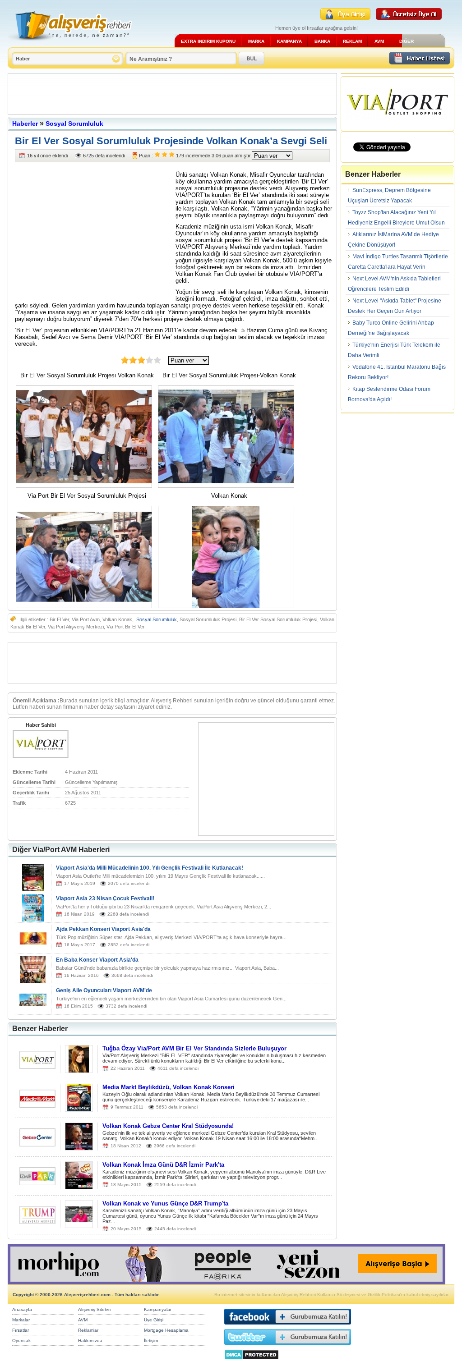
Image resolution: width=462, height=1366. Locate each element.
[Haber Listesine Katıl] (419, 62)
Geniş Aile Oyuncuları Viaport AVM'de (104, 990)
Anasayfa (22, 1309)
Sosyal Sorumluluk (74, 123)
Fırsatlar (20, 1330)
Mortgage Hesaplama (166, 1330)
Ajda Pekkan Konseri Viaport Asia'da (103, 929)
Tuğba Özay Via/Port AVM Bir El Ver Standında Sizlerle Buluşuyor (194, 1048)
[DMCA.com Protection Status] (251, 1362)
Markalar (21, 1319)
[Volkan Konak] (228, 606)
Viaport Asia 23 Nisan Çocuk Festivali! (105, 898)
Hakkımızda (90, 1340)
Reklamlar (88, 1330)
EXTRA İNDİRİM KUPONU (208, 41)
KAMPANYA (289, 41)
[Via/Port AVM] (41, 756)
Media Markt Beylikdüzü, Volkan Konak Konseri (168, 1087)
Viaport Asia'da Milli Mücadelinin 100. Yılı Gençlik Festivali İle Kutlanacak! (149, 868)
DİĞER (406, 41)
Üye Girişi (153, 1319)
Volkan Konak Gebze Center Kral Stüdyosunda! (168, 1126)
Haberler (25, 123)
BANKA (322, 41)
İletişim (151, 1340)
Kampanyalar (157, 1309)
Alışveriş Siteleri (94, 1309)
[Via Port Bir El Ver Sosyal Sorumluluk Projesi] (86, 606)
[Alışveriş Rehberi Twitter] (287, 1347)
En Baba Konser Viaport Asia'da (97, 960)
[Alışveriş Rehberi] (70, 44)
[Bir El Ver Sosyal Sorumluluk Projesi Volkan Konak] (86, 485)
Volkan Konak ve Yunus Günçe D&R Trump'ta (165, 1203)
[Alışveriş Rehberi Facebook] (287, 1326)
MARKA (256, 41)
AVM (379, 41)
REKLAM (352, 41)
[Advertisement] (172, 93)
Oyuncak (21, 1340)
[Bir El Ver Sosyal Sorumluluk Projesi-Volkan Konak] (228, 485)
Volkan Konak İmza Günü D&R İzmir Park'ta (163, 1164)
